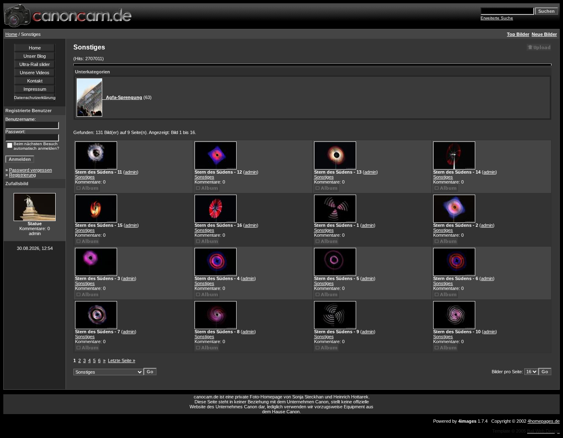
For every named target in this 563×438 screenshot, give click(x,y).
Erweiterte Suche (497, 18)
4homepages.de (544, 421)
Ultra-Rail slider (34, 64)
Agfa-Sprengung (122, 97)
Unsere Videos (34, 72)
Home (11, 34)
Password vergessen (30, 169)
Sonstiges (85, 176)
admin (131, 172)
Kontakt (34, 80)
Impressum (34, 89)
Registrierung (22, 174)
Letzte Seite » (121, 360)
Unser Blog (34, 56)
